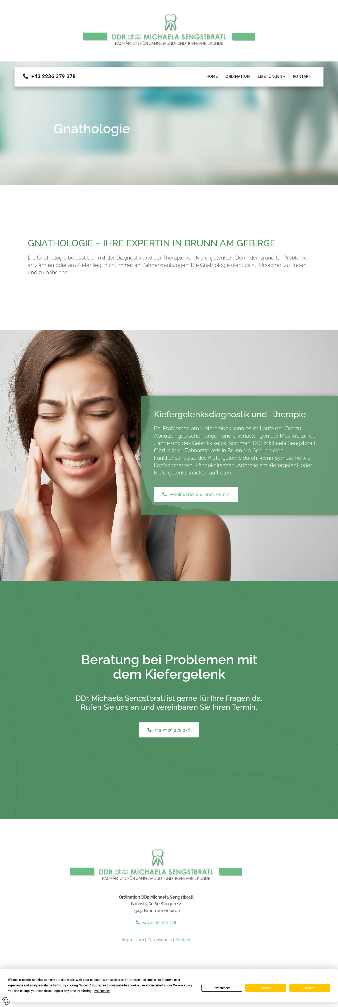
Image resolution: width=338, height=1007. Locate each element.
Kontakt (302, 76)
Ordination (238, 76)
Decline (266, 988)
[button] (196, 494)
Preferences (222, 988)
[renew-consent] (6, 1001)
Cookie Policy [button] (182, 985)
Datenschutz (159, 939)
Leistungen (270, 76)
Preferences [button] (102, 991)
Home (212, 76)
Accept (309, 988)
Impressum (133, 939)
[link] (271, 76)
